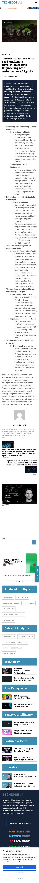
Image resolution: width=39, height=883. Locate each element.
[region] (19, 865)
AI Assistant (8, 597)
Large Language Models (25, 433)
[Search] (34, 542)
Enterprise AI (5, 433)
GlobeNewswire (11, 76)
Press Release (16, 648)
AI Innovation (8, 609)
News (3, 437)
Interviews (22, 642)
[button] (19, 494)
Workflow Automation (19, 435)
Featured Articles (26, 636)
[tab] (16, 581)
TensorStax (8, 84)
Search (4, 538)
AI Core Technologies (17, 429)
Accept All (19, 867)
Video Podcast (9, 654)
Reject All (20, 878)
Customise (19, 873)
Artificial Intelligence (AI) (16, 431)
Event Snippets (9, 636)
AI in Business (28, 429)
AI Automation (6, 429)
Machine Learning (7, 435)
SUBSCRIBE (37, 574)
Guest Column (9, 642)
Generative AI (14, 433)
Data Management (28, 431)
